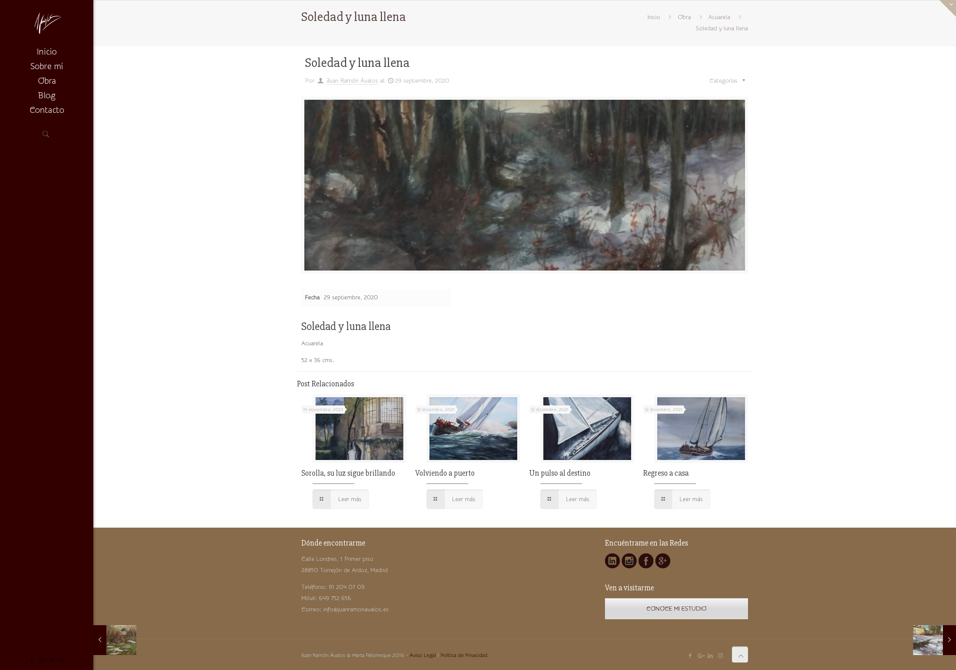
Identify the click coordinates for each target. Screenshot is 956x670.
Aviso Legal (423, 655)
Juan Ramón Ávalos (352, 80)
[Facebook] (31, 660)
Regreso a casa (666, 473)
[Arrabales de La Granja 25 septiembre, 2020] (934, 640)
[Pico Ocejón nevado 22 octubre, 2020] (114, 640)
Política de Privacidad (464, 655)
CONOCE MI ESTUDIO (676, 608)
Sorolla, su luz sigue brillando (348, 473)
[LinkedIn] (52, 660)
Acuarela (719, 17)
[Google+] (42, 660)
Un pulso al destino (559, 473)
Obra (684, 17)
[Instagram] (62, 660)
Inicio (654, 17)
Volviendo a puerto (445, 473)
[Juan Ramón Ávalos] (46, 22)
